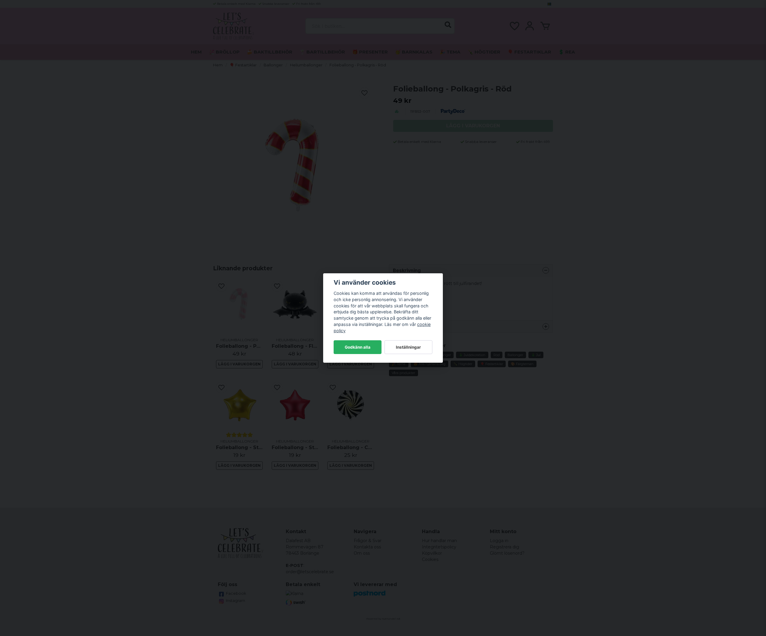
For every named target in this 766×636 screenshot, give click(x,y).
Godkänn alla (357, 347)
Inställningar (408, 347)
